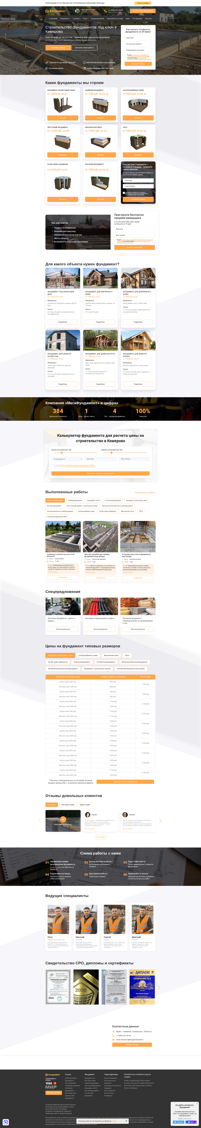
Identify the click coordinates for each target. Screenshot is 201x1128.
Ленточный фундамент (57, 127)
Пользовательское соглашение (56, 1109)
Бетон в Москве (109, 1090)
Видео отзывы (85, 805)
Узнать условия (143, 3)
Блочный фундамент (94, 164)
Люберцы (133, 1088)
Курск (143, 1085)
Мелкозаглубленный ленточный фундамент (117, 506)
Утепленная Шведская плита (57, 517)
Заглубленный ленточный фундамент (60, 511)
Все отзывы (52, 805)
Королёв (134, 1083)
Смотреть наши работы (84, 48)
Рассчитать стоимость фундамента (100, 473)
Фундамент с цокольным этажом (97, 669)
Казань (126, 1080)
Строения (76, 18)
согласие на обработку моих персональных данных (137, 55)
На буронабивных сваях (133, 90)
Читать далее (53, 572)
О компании (53, 18)
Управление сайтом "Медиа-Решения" (58, 1113)
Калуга (142, 1080)
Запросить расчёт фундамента (125, 782)
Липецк (148, 1085)
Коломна (127, 1083)
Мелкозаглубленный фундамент (134, 662)
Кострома (141, 1083)
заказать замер (86, 12)
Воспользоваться (63, 629)
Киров (147, 1080)
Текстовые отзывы (67, 805)
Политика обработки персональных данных (60, 1104)
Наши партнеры (111, 1074)
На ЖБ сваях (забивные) (57, 164)
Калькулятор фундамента (143, 11)
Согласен (128, 192)
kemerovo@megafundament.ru (132, 1040)
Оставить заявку (58, 48)
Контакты (148, 18)
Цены (128, 18)
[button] (160, 821)
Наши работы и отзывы (115, 18)
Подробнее (62, 322)
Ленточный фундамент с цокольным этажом (81, 506)
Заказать (62, 118)
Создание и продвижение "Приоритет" (58, 1111)
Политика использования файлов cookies (59, 1107)
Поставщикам (137, 18)
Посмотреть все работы (145, 492)
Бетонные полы (70, 1093)
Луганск (127, 1088)
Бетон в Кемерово (110, 1078)
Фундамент (90, 1074)
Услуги (85, 18)
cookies (114, 1121)
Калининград (134, 1080)
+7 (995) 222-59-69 (115, 10)
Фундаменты (64, 18)
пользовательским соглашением (134, 194)
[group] (58, 987)
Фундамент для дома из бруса (100, 354)
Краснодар (128, 1085)
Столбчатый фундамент (112, 500)
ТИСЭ (125, 127)
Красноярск (136, 1085)
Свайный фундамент (94, 90)
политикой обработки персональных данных (139, 58)
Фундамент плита (93, 500)
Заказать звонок (132, 1045)
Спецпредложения (97, 18)
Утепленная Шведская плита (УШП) (131, 669)
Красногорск (149, 1083)
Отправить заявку (138, 64)
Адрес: (134, 1032)
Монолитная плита (93, 127)
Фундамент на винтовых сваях (61, 90)
